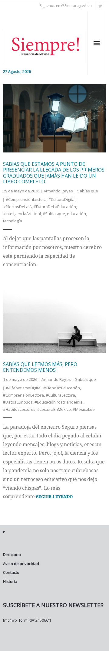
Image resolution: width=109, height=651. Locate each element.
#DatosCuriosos (18, 402)
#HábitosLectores (19, 409)
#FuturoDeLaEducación (55, 206)
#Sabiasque (54, 213)
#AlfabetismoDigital (23, 388)
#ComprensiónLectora (26, 199)
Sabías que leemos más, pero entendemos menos (40, 367)
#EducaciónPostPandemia (59, 402)
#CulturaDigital (61, 199)
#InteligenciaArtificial (22, 213)
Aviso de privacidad (21, 563)
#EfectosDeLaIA (17, 206)
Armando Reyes (58, 191)
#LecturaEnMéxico (54, 409)
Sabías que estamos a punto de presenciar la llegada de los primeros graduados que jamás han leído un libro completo (53, 173)
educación (76, 213)
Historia (10, 581)
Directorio (12, 554)
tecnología (12, 221)
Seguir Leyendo (54, 496)
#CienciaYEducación (61, 388)
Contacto (11, 572)
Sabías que (87, 191)
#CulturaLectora (60, 395)
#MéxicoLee (84, 409)
